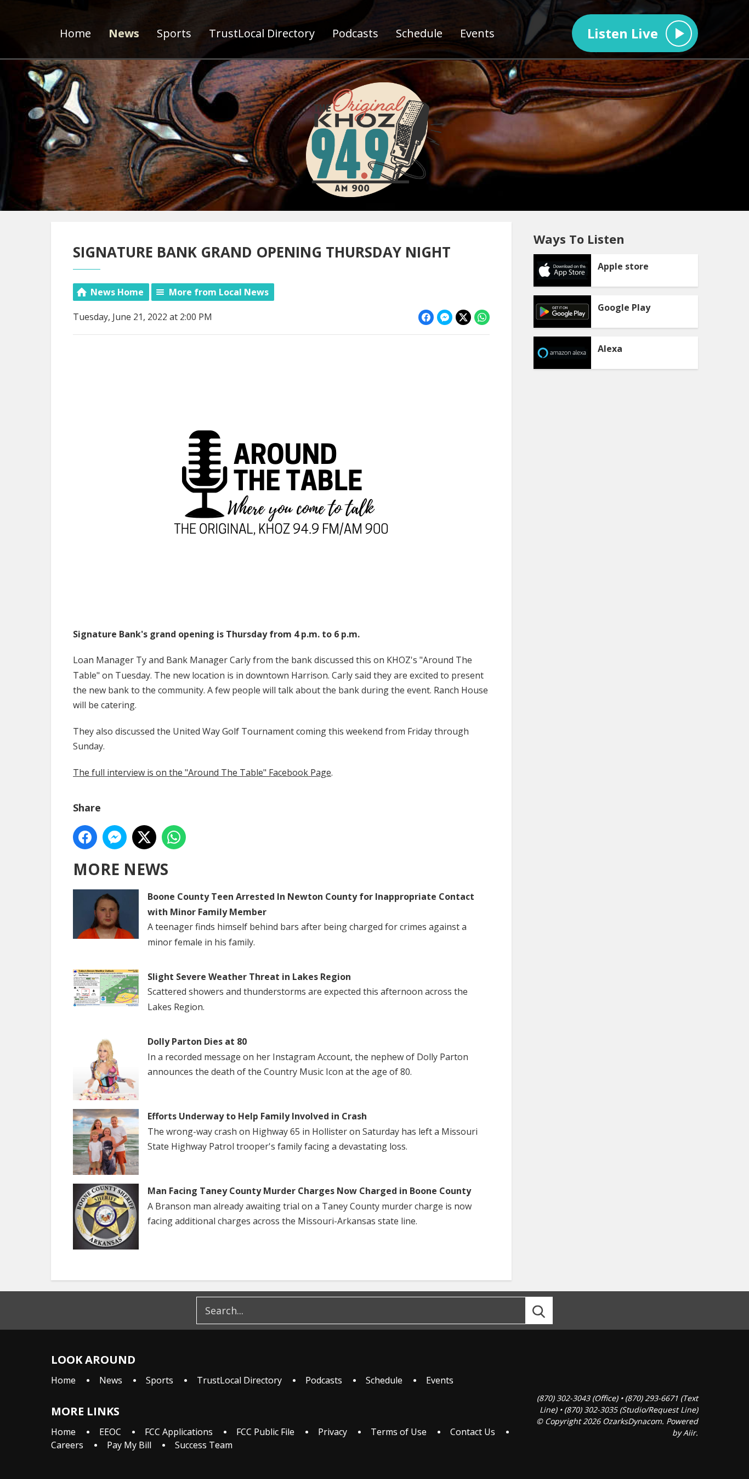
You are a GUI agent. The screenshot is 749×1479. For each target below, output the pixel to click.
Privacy (332, 1432)
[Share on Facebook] (426, 317)
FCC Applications (179, 1432)
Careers (67, 1445)
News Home (117, 292)
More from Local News (219, 292)
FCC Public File (265, 1432)
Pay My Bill (129, 1445)
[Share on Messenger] (444, 317)
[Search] (549, 1310)
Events (477, 33)
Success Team (203, 1445)
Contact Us (472, 1432)
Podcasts (355, 33)
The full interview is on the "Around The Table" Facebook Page (202, 772)
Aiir (689, 1432)
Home (75, 33)
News (124, 33)
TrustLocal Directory (262, 33)
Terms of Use (399, 1432)
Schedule (419, 33)
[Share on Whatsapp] (482, 317)
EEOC (110, 1432)
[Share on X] (463, 317)
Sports (174, 33)
